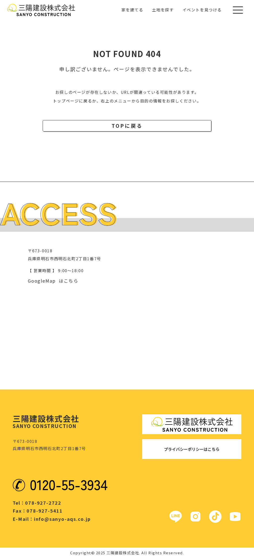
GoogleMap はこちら (53, 280)
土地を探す (163, 10)
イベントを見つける (202, 10)
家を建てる (132, 10)
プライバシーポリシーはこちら (192, 449)
